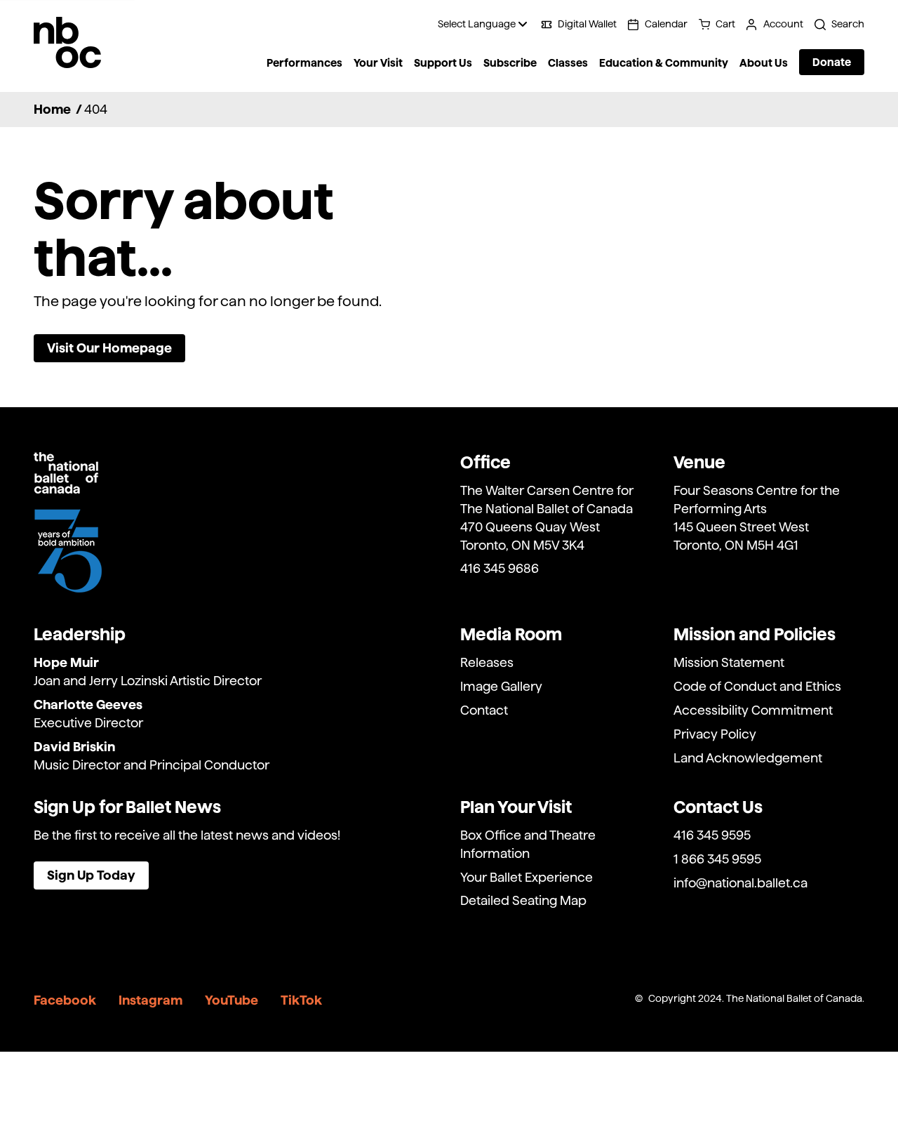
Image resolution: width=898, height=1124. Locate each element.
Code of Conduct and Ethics (757, 686)
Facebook (65, 1000)
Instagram (150, 1000)
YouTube (231, 1000)
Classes (568, 63)
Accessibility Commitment (753, 710)
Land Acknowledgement (748, 758)
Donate (831, 62)
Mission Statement (729, 662)
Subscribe (510, 63)
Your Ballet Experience (526, 877)
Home (52, 109)
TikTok (301, 1000)
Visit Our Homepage (109, 348)
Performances (304, 63)
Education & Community (663, 63)
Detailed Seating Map (523, 900)
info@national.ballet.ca (740, 883)
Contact (484, 710)
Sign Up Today (91, 875)
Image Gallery (501, 686)
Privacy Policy (715, 734)
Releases (487, 662)
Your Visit (378, 63)
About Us (763, 63)
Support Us (443, 63)
